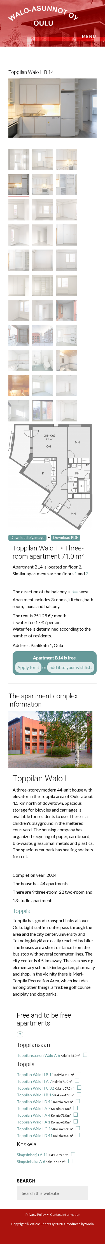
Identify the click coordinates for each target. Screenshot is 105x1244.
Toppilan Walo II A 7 (34, 1081)
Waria (89, 1224)
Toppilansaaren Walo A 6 (38, 1055)
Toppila (22, 911)
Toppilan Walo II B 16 (35, 1094)
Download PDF (65, 537)
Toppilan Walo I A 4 (33, 1115)
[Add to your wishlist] (84, 1055)
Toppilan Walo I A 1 (33, 1122)
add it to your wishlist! (71, 667)
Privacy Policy (35, 1214)
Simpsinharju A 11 (32, 1154)
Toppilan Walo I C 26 (35, 1128)
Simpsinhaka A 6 (31, 1161)
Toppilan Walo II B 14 (35, 1074)
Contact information (65, 1214)
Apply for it (28, 667)
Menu (89, 36)
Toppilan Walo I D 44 (35, 1101)
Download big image (27, 537)
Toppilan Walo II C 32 (35, 1088)
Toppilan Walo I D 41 (35, 1135)
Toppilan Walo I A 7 (33, 1108)
